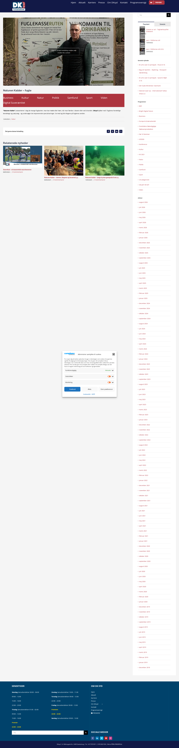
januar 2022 (143, 480)
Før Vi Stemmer (144, 134)
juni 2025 (142, 273)
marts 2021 (143, 531)
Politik (55, 97)
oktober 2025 (143, 253)
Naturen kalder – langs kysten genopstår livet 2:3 (102, 177)
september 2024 (144, 319)
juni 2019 (142, 637)
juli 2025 (142, 268)
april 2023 (142, 404)
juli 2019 (142, 632)
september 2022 (144, 440)
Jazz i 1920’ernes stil (153, 40)
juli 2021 (142, 511)
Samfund (72, 97)
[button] (114, 354)
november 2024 (144, 308)
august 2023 (143, 384)
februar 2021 (143, 536)
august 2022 (143, 445)
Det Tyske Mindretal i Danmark (150, 86)
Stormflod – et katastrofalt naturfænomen (17, 169)
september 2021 (144, 501)
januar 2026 (143, 238)
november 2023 (144, 369)
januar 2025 (143, 298)
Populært (146, 24)
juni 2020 (142, 576)
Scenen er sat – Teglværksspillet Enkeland (157, 30)
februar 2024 (143, 354)
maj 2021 (142, 521)
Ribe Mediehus (117, 744)
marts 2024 (143, 349)
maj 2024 (142, 339)
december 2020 (144, 546)
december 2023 (144, 364)
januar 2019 (143, 662)
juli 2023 (142, 389)
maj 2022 (142, 460)
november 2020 (144, 551)
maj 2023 (142, 399)
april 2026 (142, 222)
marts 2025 (143, 288)
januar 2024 (143, 359)
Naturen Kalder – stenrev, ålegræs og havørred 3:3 (61, 177)
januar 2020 (143, 602)
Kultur (25, 97)
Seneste (162, 24)
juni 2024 (142, 334)
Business (8, 97)
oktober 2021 (143, 495)
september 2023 (144, 379)
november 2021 (144, 490)
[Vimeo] (101, 738)
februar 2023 (143, 415)
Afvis (89, 389)
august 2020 (143, 566)
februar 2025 (143, 293)
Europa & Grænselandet (147, 121)
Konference (143, 144)
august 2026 (143, 202)
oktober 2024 (143, 313)
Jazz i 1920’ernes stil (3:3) (154, 49)
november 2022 (144, 430)
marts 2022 (143, 470)
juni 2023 (142, 394)
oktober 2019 (143, 617)
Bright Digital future (146, 111)
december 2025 (144, 243)
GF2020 (141, 139)
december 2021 (144, 485)
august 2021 (143, 506)
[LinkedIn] (97, 738)
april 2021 (142, 526)
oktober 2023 (143, 374)
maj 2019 (142, 642)
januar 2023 (143, 420)
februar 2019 (143, 657)
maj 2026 (142, 217)
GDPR (93, 394)
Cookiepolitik (87, 394)
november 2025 (144, 248)
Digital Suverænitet (14, 102)
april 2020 (142, 587)
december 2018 (144, 667)
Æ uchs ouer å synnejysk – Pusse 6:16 (152, 65)
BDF (140, 106)
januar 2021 (143, 541)
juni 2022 (142, 455)
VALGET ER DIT (144, 185)
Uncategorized (144, 180)
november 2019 (144, 612)
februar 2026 (143, 233)
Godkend (72, 389)
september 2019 (144, 622)
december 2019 (144, 607)
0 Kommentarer (17, 172)
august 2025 (143, 263)
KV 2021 (142, 154)
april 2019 (142, 647)
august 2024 (143, 324)
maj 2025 (142, 278)
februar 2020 (143, 597)
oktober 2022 (143, 435)
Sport (89, 97)
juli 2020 (142, 571)
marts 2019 (143, 652)
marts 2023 (143, 410)
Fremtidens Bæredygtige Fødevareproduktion (147, 127)
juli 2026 (142, 207)
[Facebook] (92, 738)
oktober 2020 (143, 556)
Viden (104, 97)
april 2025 (142, 283)
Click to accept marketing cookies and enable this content (63, 52)
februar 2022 (143, 475)
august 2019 (143, 627)
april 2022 (142, 465)
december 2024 (144, 303)
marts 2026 (143, 227)
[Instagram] (110, 738)
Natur (40, 97)
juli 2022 (142, 450)
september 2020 (144, 561)
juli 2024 (142, 329)
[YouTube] (106, 738)
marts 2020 (143, 592)
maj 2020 (142, 581)
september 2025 (144, 258)
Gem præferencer (107, 389)
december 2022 (144, 425)
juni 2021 (142, 516)
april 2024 (142, 344)
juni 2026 (142, 212)
